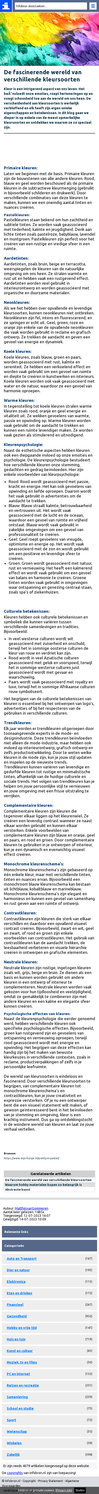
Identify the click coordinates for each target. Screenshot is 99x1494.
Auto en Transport (22, 1259)
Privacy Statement (50, 1480)
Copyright (29, 1480)
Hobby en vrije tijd (22, 1328)
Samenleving (17, 1397)
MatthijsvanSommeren (31, 1208)
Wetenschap (17, 1431)
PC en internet (18, 1374)
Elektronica (16, 1282)
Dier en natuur (18, 1270)
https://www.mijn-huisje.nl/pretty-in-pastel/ (31, 1158)
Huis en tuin (16, 1339)
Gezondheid (17, 1316)
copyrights (15, 1473)
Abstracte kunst (17, 1189)
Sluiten (80, 1490)
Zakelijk (13, 1455)
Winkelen (14, 1443)
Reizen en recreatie (23, 1385)
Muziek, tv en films (22, 1362)
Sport (11, 1420)
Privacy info (63, 1490)
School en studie (20, 1408)
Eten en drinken (19, 1293)
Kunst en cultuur (20, 1351)
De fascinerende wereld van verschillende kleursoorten (48, 1180)
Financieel (15, 1305)
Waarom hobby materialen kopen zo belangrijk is (43, 1184)
